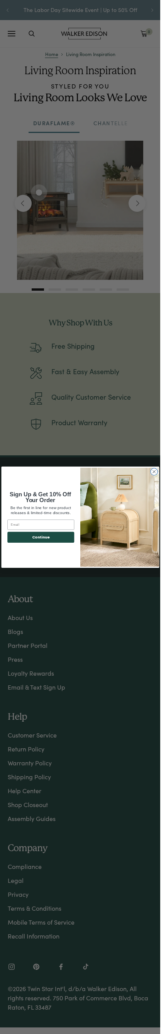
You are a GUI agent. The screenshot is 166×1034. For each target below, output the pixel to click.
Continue (40, 537)
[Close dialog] (153, 471)
